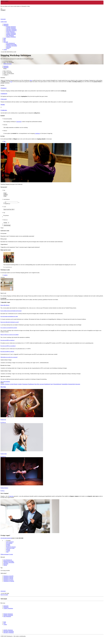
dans (31, 80)
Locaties (8, 550)
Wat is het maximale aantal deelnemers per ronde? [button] (9, 316)
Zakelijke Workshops (11, 28)
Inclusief (8, 544)
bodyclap (11, 496)
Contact (5, 49)
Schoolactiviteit (71, 384)
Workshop (7, 384)
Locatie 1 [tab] (5, 275)
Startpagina (5, 66)
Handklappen (31, 384)
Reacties (8, 549)
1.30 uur (5, 194)
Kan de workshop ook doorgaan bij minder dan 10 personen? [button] (11, 310)
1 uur (5, 193)
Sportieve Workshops (11, 36)
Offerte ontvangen (7, 63)
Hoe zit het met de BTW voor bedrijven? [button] (8, 340)
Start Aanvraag (7, 225)
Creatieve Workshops (11, 33)
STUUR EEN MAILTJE (6, 538)
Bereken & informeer (11, 546)
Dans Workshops (10, 35)
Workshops (5, 25)
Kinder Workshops (10, 31)
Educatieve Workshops (11, 29)
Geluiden (20, 384)
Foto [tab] (4, 141)
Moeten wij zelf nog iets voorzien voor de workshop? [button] (10, 334)
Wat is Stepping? (10, 541)
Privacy (8, 48)
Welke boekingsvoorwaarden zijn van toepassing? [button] (9, 357)
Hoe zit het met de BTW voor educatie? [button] (7, 351)
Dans (35, 384)
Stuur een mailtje (4, 594)
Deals (4, 38)
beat (11, 81)
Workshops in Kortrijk (8, 576)
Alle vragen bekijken (5, 381)
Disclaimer (8, 47)
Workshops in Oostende (8, 581)
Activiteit (12, 384)
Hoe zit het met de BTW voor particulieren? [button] (8, 345)
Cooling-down (4, 110)
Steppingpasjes (4, 93)
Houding (3, 104)
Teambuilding (65, 384)
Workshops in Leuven (8, 579)
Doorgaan (3, 10)
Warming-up (3, 88)
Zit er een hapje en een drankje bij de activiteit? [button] (9, 327)
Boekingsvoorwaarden (11, 44)
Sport (51, 384)
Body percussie (40, 384)
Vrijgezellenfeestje (57, 384)
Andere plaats (4, 21)
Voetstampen (25, 384)
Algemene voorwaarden (11, 45)
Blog (4, 39)
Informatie (5, 41)
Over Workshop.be (10, 43)
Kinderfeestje (47, 384)
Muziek (15, 384)
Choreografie (4, 99)
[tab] (52, 305)
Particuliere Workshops (11, 30)
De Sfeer (8, 545)
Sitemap (5, 565)
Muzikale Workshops (11, 34)
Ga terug (11, 554)
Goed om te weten (10, 548)
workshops (37, 133)
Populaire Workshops (11, 26)
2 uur (5, 196)
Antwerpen (18, 121)
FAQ (4, 40)
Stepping (3, 384)
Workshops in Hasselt (8, 578)
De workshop (9, 543)
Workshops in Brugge (8, 577)
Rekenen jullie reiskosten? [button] (5, 305)
